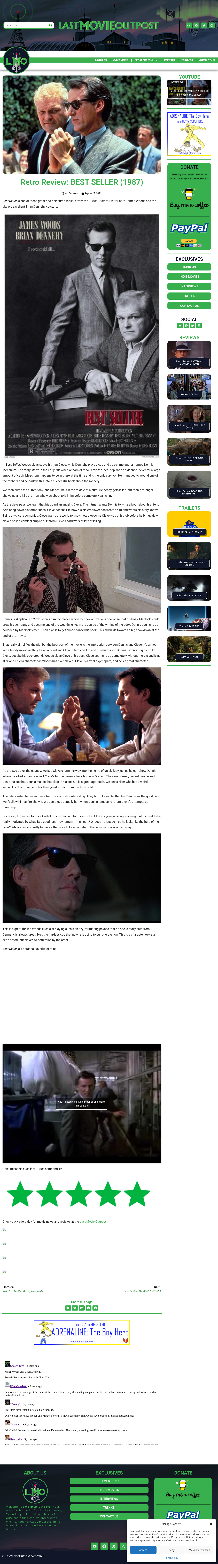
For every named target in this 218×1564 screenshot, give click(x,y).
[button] (211, 1523)
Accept (143, 1550)
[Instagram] (212, 25)
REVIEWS (169, 60)
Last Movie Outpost (93, 1221)
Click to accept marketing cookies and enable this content (81, 1103)
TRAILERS (187, 60)
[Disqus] (81, 1402)
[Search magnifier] (50, 25)
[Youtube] (189, 25)
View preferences (199, 1550)
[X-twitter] (114, 1546)
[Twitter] (204, 25)
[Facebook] (196, 25)
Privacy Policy (171, 1557)
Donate (189, 167)
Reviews (189, 337)
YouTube (189, 77)
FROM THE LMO (144, 60)
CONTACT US (207, 60)
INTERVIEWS (120, 60)
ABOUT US (101, 60)
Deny (171, 1550)
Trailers (189, 508)
